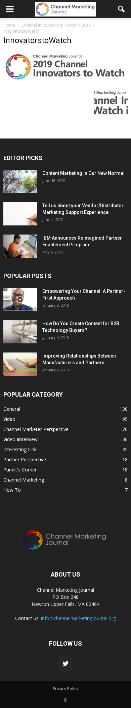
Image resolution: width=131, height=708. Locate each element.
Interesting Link (20, 449)
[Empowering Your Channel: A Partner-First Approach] (20, 299)
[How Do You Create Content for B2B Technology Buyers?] (20, 331)
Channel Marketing (23, 479)
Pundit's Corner (20, 469)
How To (12, 490)
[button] (121, 9)
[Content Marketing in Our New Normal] (20, 181)
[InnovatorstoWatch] (65, 80)
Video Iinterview (20, 439)
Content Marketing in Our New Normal (83, 173)
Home (9, 25)
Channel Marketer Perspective (36, 429)
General (11, 409)
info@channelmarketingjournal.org (78, 618)
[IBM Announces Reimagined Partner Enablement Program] (20, 246)
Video (9, 419)
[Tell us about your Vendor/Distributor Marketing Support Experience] (20, 213)
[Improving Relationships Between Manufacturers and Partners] (20, 364)
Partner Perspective (24, 459)
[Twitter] (65, 664)
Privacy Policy (65, 688)
